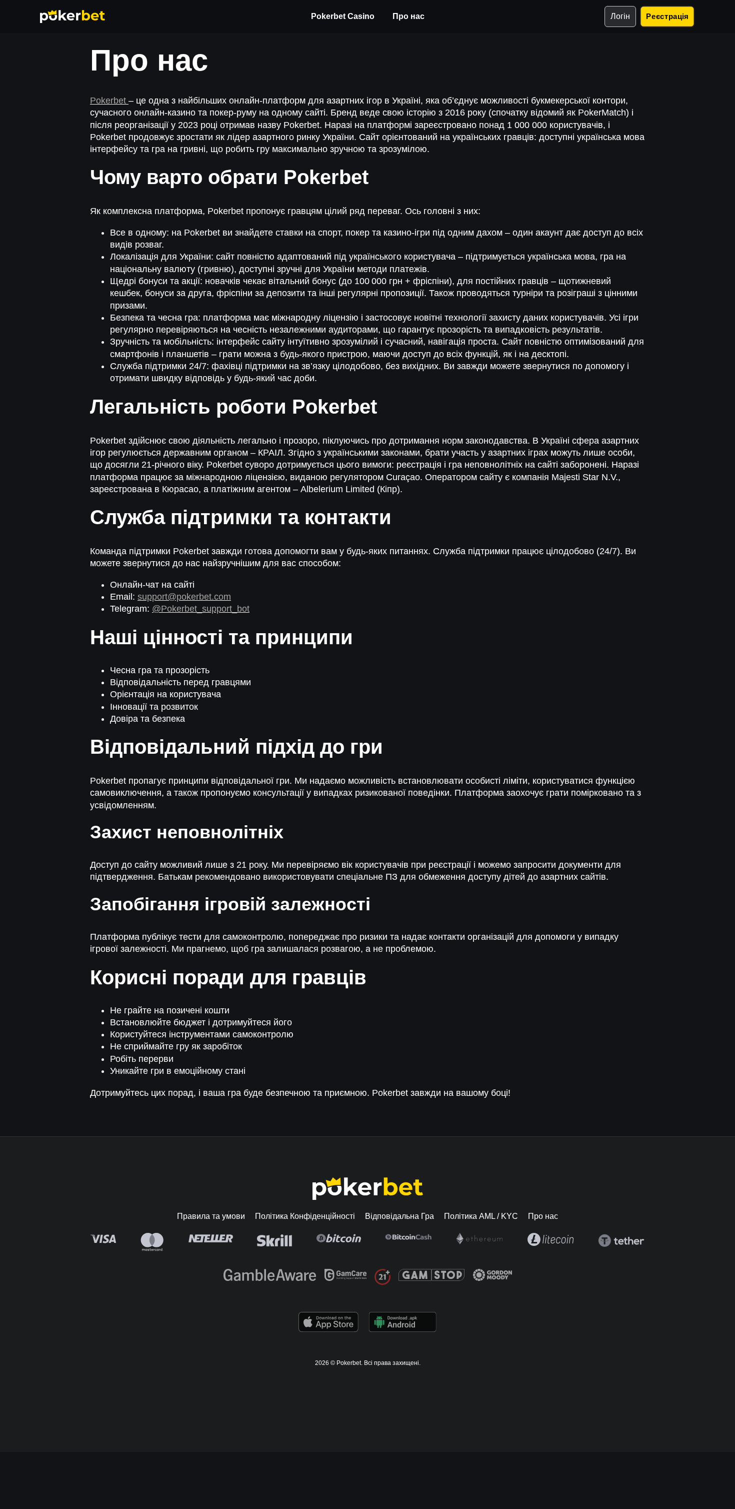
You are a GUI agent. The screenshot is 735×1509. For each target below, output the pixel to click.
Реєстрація (667, 16)
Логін (620, 16)
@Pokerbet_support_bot (201, 609)
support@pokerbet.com (184, 597)
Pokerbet (109, 101)
